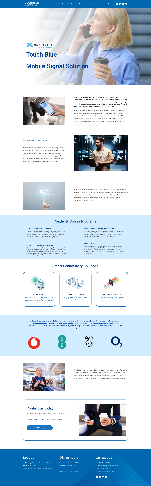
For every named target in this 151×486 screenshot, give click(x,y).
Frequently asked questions (105, 471)
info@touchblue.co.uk (110, 466)
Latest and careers (102, 468)
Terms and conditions (72, 471)
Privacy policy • (63, 471)
